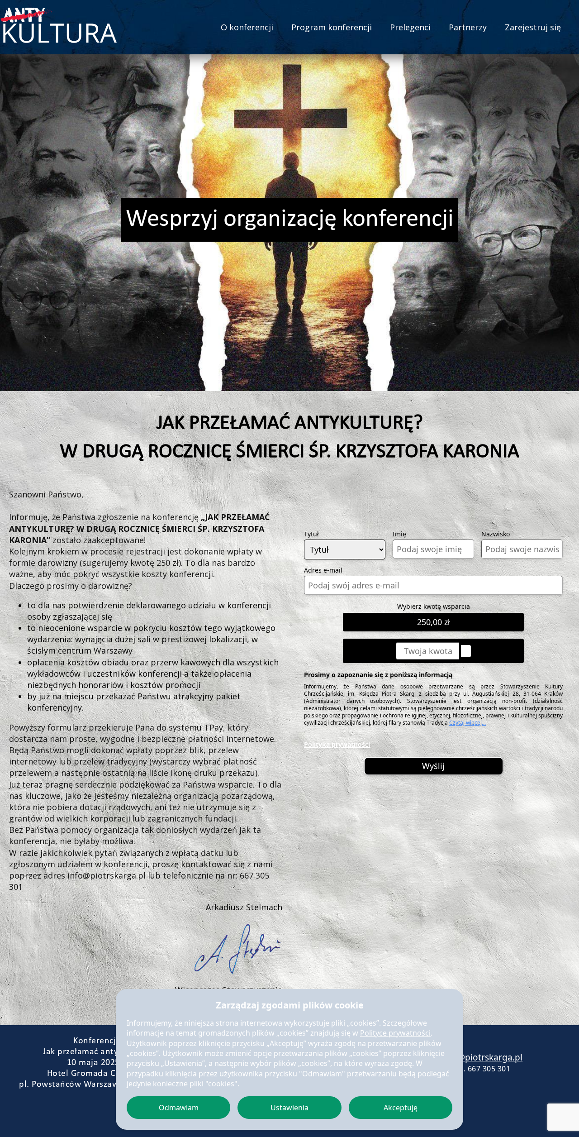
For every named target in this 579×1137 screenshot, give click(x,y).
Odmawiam (179, 1108)
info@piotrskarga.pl (481, 1057)
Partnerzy (468, 27)
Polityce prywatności (395, 1033)
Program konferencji (331, 27)
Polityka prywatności (337, 744)
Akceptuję (401, 1108)
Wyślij (433, 765)
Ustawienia (289, 1108)
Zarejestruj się (533, 27)
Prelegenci (410, 27)
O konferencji (247, 27)
